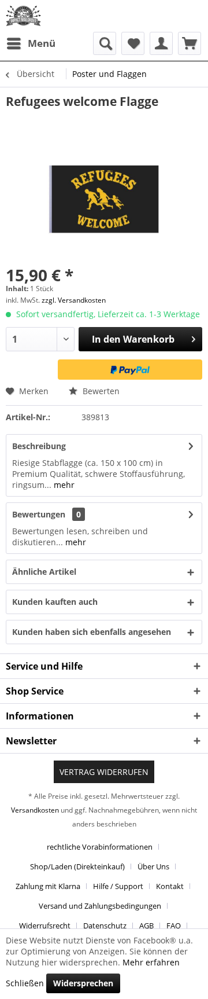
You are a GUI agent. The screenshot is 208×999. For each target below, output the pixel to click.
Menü (41, 43)
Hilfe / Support (118, 886)
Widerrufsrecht (44, 925)
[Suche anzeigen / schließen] (104, 43)
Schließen (25, 983)
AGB (146, 925)
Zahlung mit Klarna (48, 886)
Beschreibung (39, 445)
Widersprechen (83, 983)
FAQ (173, 925)
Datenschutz (105, 925)
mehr (63, 484)
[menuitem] (30, 43)
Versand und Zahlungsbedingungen (100, 906)
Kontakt (170, 886)
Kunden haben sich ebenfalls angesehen (91, 631)
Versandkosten (35, 810)
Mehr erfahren (151, 962)
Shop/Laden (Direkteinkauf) (77, 866)
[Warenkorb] (189, 43)
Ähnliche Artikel (44, 571)
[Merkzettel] (132, 43)
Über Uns (153, 866)
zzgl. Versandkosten (74, 300)
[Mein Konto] (161, 43)
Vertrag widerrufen (104, 771)
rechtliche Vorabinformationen (100, 847)
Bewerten (100, 390)
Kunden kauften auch (55, 601)
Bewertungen (38, 514)
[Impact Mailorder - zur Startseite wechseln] (23, 16)
